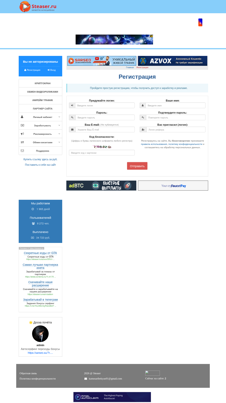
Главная (130, 67)
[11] (172, 60)
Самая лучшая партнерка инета (40, 266)
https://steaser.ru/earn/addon (40, 294)
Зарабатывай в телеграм (40, 299)
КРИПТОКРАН (42, 83)
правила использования (154, 144)
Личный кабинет (42, 117)
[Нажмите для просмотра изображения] (40, 333)
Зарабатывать (42, 125)
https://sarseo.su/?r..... (40, 353)
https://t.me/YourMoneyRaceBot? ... (40, 305)
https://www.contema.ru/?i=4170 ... (40, 276)
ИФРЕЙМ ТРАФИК (42, 100)
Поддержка (42, 150)
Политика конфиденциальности (38, 378)
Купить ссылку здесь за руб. (40, 159)
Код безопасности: (101, 137)
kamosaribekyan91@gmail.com (105, 378)
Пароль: (101, 112)
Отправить (137, 166)
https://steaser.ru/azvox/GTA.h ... (40, 259)
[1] (101, 60)
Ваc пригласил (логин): (172, 125)
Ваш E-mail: (92, 125)
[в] (101, 185)
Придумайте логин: (102, 100)
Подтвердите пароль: (172, 112)
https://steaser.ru (36, 248)
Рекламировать (42, 133)
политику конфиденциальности (185, 144)
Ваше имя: (173, 100)
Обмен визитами (42, 142)
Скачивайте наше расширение (40, 283)
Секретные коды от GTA (40, 253)
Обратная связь (28, 373)
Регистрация (33, 69)
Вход (53, 69)
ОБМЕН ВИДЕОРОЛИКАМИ (42, 91)
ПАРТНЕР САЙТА (42, 108)
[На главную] (38, 6)
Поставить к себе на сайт (40, 165)
